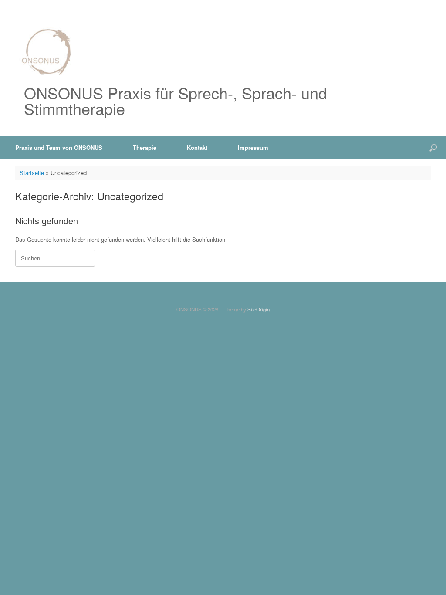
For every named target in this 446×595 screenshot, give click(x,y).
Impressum (253, 147)
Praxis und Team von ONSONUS (58, 147)
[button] (433, 147)
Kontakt (197, 147)
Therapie (144, 147)
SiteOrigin (258, 309)
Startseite (32, 173)
